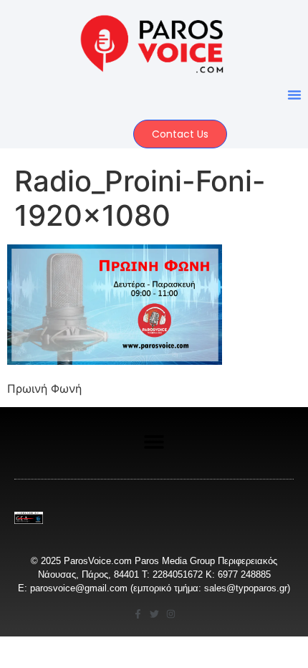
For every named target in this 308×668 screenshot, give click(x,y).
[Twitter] (154, 614)
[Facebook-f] (138, 614)
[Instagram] (170, 614)
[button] (294, 94)
